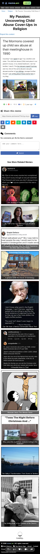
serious (7, 7)
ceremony (33, 7)
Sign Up (27, 3)
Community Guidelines (8, 552)
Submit (21, 153)
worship (28, 7)
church (38, 7)
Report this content (7, 34)
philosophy (17, 7)
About (29, 546)
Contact (35, 546)
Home (3, 11)
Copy (36, 116)
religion (2, 7)
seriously (12, 7)
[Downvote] (8, 104)
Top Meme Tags (20, 546)
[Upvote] (4, 104)
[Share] (35, 104)
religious (23, 7)
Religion (10, 11)
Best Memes (7, 546)
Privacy (3, 549)
